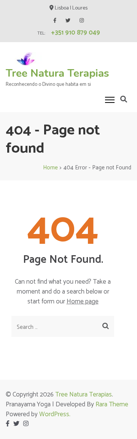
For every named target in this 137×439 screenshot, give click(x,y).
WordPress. (54, 414)
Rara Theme (112, 404)
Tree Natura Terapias (57, 73)
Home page (83, 301)
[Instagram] (82, 21)
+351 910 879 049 (75, 32)
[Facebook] (54, 21)
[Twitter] (67, 21)
